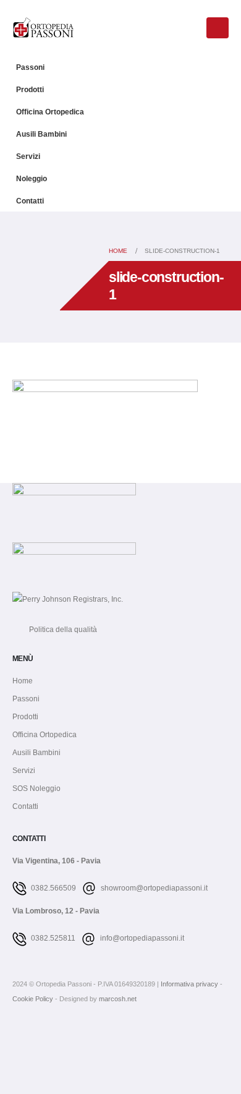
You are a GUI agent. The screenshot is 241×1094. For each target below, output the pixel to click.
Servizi (28, 156)
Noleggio (31, 178)
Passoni (30, 67)
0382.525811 (52, 938)
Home (22, 681)
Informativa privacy (190, 984)
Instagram (43, 1034)
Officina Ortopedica (50, 112)
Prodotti (30, 89)
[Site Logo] (43, 27)
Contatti (30, 201)
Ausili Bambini (41, 134)
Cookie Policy (33, 998)
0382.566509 (52, 888)
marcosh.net (118, 998)
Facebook (20, 1034)
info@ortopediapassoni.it (141, 938)
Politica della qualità (54, 629)
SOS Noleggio (36, 788)
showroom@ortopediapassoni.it (153, 888)
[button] (190, 29)
